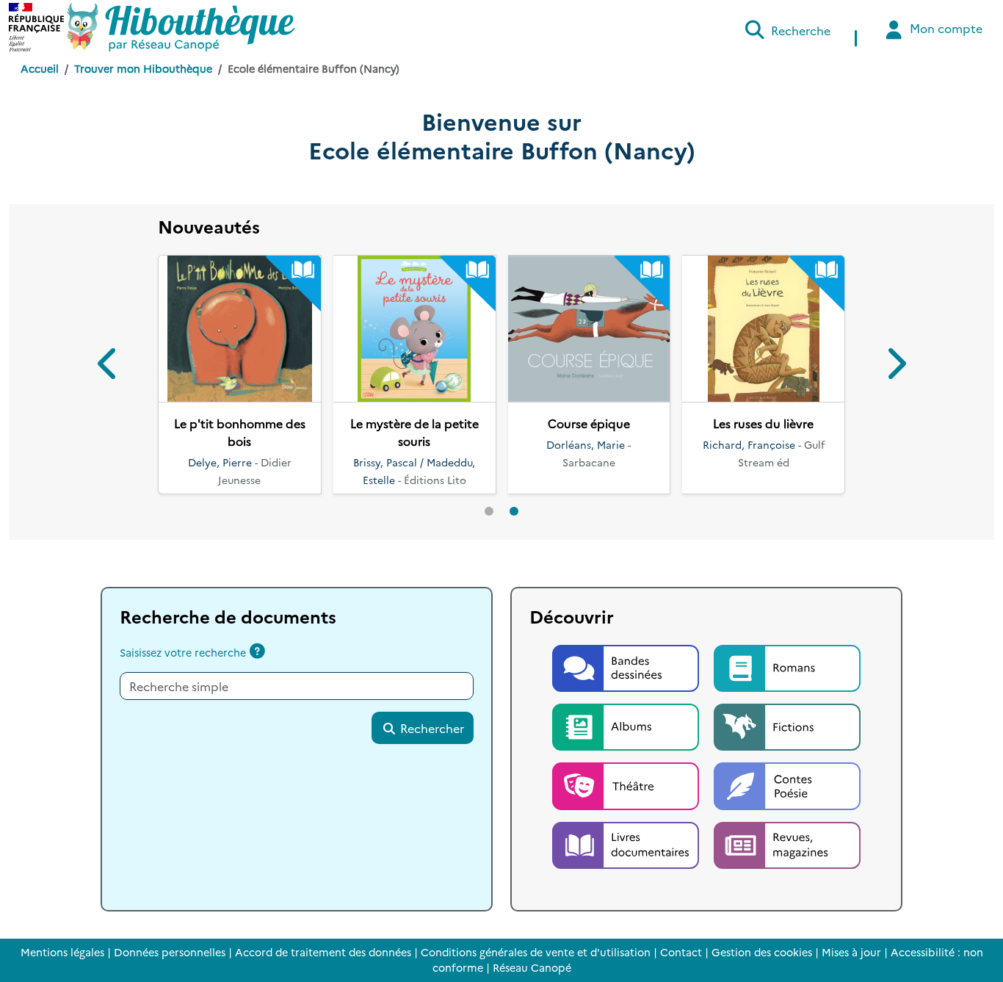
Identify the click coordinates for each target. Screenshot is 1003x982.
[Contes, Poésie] (787, 784)
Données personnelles (169, 952)
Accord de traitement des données (323, 952)
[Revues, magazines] (787, 843)
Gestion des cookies (761, 952)
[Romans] (787, 666)
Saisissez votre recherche (183, 652)
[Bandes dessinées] (627, 666)
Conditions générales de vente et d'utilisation (536, 952)
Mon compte (944, 28)
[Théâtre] (627, 784)
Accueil (40, 68)
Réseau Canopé (532, 967)
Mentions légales (62, 952)
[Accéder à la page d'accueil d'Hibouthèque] (181, 27)
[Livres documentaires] (627, 843)
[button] (108, 366)
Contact (681, 952)
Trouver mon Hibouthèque (143, 68)
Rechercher (430, 728)
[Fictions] (787, 725)
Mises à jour (851, 952)
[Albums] (627, 725)
